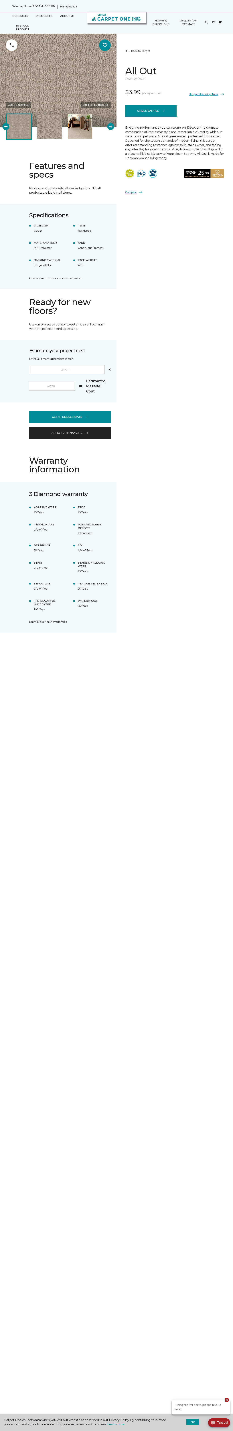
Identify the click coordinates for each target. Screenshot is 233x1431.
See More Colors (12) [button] (95, 104)
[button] (206, 23)
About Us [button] (67, 16)
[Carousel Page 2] (49, 127)
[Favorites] (213, 23)
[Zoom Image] (11, 45)
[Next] (110, 126)
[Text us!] (219, 1423)
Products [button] (20, 16)
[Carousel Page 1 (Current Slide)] (19, 127)
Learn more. (116, 1424)
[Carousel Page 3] (80, 127)
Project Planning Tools (203, 94)
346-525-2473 (68, 6)
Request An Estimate (188, 22)
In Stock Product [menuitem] (22, 27)
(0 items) (220, 22)
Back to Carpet (140, 50)
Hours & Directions (160, 22)
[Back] (5, 126)
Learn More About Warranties (48, 622)
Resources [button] (44, 16)
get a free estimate (67, 416)
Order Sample (148, 110)
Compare (131, 192)
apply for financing (67, 432)
